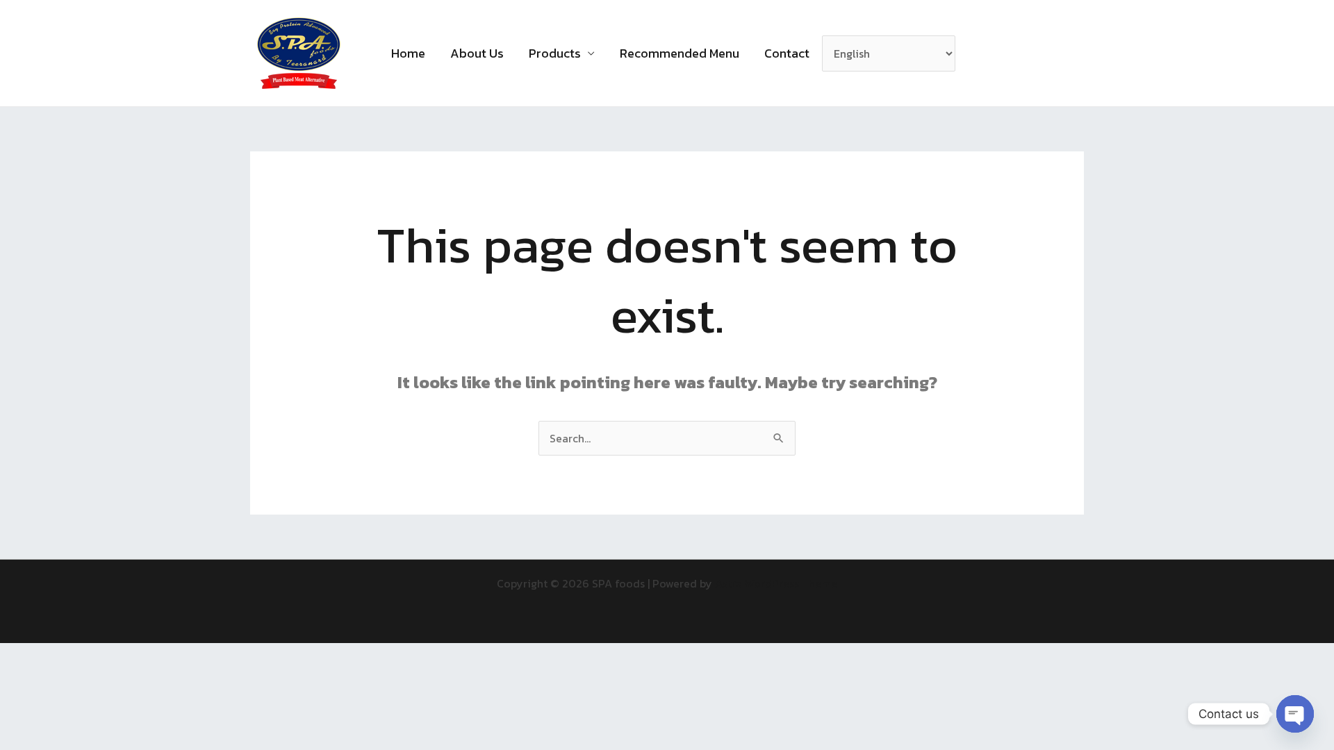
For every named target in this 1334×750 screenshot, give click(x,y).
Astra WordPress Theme (776, 583)
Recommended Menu (679, 53)
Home (408, 53)
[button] (983, 53)
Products (555, 53)
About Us (477, 53)
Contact (786, 53)
